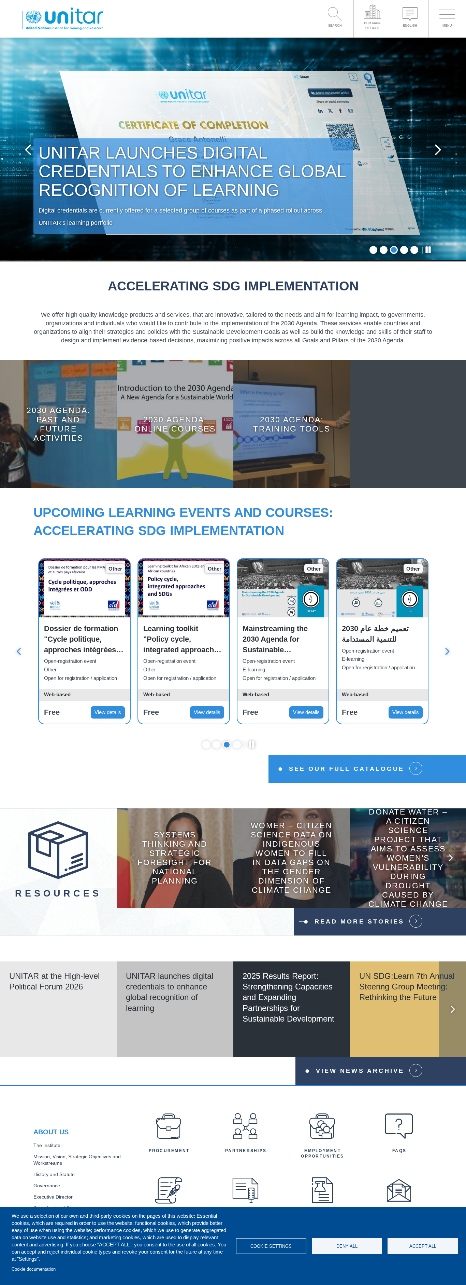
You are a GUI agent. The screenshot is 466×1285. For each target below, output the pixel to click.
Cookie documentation (34, 1269)
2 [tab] (384, 250)
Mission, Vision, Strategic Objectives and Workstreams (77, 1160)
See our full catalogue (346, 768)
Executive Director (53, 1197)
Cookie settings (271, 1246)
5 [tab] (414, 250)
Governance (46, 1185)
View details (107, 712)
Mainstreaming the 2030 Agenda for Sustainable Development (275, 639)
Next (438, 149)
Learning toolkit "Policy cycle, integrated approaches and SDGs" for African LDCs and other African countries (182, 639)
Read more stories (359, 921)
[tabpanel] (233, 149)
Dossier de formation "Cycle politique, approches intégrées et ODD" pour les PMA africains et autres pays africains (84, 639)
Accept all (422, 1246)
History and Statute (54, 1174)
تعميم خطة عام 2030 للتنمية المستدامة (375, 633)
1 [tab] (373, 250)
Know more (58, 429)
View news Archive (360, 1070)
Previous (28, 149)
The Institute (46, 1145)
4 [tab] (404, 250)
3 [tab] (394, 250)
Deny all (347, 1246)
